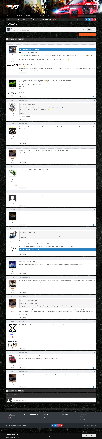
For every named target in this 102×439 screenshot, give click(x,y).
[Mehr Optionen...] (94, 43)
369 (13, 367)
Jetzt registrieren (89, 7)
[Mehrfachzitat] (20, 73)
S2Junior (12, 123)
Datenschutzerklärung (21, 425)
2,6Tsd (13, 225)
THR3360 (12, 209)
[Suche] (95, 16)
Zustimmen (89, 435)
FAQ (62, 416)
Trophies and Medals (12, 63)
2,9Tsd (13, 340)
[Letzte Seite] (16, 39)
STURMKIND (19, 15)
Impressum (13, 425)
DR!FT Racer (82, 416)
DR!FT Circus (83, 417)
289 (13, 92)
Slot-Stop (12, 228)
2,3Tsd (13, 61)
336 (13, 247)
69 (13, 292)
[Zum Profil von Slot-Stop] (12, 235)
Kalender (36, 15)
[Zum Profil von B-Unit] (12, 328)
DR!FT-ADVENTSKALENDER (25, 30)
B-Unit (12, 321)
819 (13, 181)
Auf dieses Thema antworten (88, 34)
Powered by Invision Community (89, 425)
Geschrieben (24, 43)
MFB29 (12, 147)
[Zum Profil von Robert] (12, 264)
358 (13, 273)
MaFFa (12, 100)
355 (13, 138)
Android (44, 417)
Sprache (7, 425)
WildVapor (12, 191)
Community (51, 15)
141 (13, 162)
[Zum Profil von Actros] (12, 172)
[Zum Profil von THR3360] (12, 216)
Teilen (84, 29)
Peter (14, 28)
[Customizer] (94, 6)
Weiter (12, 39)
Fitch (12, 277)
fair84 (12, 77)
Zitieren (24, 73)
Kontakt (63, 417)
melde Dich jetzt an (43, 395)
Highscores (10, 15)
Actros (12, 166)
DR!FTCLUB (27, 15)
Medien (43, 15)
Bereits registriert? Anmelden (76, 7)
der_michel (12, 352)
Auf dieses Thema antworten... (20, 400)
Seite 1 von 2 (20, 39)
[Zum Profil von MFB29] (12, 153)
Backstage (82, 419)
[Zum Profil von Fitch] (12, 283)
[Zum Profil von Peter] (8, 29)
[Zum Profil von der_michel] (12, 359)
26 (13, 115)
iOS (43, 416)
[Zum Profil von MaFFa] (12, 107)
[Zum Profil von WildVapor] (12, 198)
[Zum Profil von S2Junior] (12, 130)
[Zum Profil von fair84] (12, 83)
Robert (12, 258)
